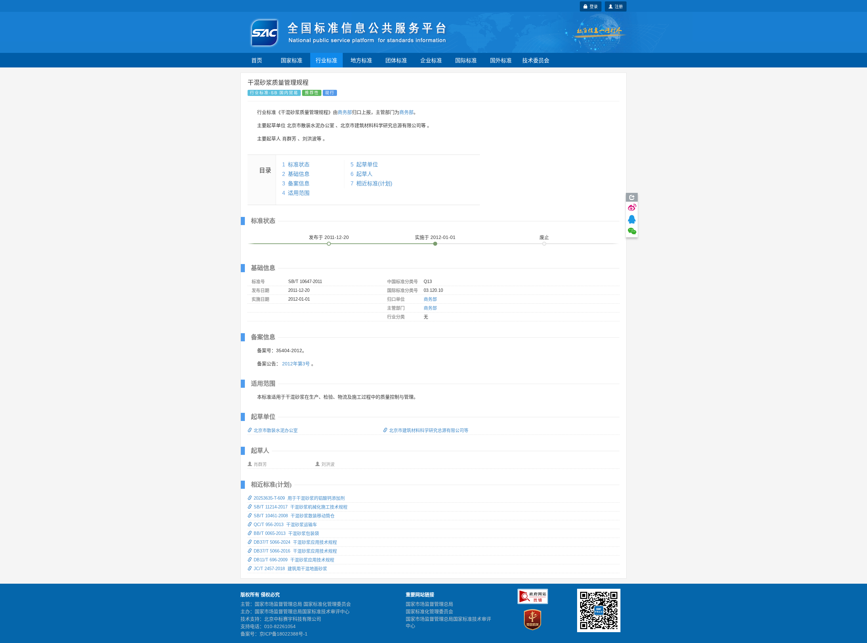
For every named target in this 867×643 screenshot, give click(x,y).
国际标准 (466, 60)
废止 (544, 237)
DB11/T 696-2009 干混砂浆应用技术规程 (294, 559)
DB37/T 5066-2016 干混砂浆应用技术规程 (295, 551)
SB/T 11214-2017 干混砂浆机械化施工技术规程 (300, 506)
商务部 (345, 112)
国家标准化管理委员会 (429, 611)
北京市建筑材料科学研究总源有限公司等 (428, 430)
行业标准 (326, 60)
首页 (256, 60)
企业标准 (431, 60)
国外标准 (501, 60)
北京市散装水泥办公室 (276, 430)
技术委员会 (535, 60)
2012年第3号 (296, 363)
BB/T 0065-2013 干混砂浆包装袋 (286, 533)
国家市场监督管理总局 (429, 604)
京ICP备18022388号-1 (283, 634)
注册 (618, 6)
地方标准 (361, 60)
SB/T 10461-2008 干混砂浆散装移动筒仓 (294, 515)
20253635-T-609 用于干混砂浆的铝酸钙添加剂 (299, 498)
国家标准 (291, 60)
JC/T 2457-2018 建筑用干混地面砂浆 (290, 568)
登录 (593, 6)
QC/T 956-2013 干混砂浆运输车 (285, 524)
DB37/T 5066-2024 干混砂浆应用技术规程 (295, 542)
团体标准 (396, 60)
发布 (329, 237)
